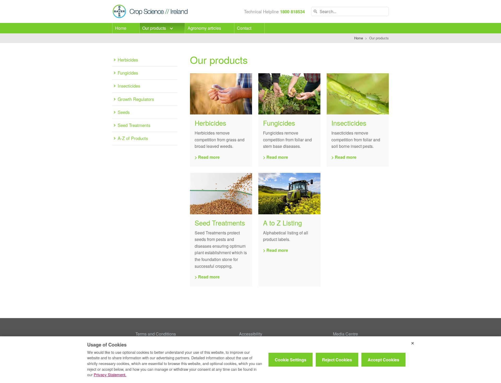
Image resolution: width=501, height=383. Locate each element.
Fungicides (128, 73)
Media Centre (345, 334)
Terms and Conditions (155, 334)
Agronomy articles (204, 28)
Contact (244, 28)
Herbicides (128, 60)
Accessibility (250, 334)
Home (120, 28)
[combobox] (350, 11)
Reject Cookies (337, 360)
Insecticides (129, 86)
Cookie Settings (290, 360)
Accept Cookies (383, 360)
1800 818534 (292, 11)
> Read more (207, 157)
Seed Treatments (134, 125)
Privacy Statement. (110, 374)
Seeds (124, 112)
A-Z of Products (133, 138)
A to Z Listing (282, 222)
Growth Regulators (136, 99)
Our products (154, 28)
